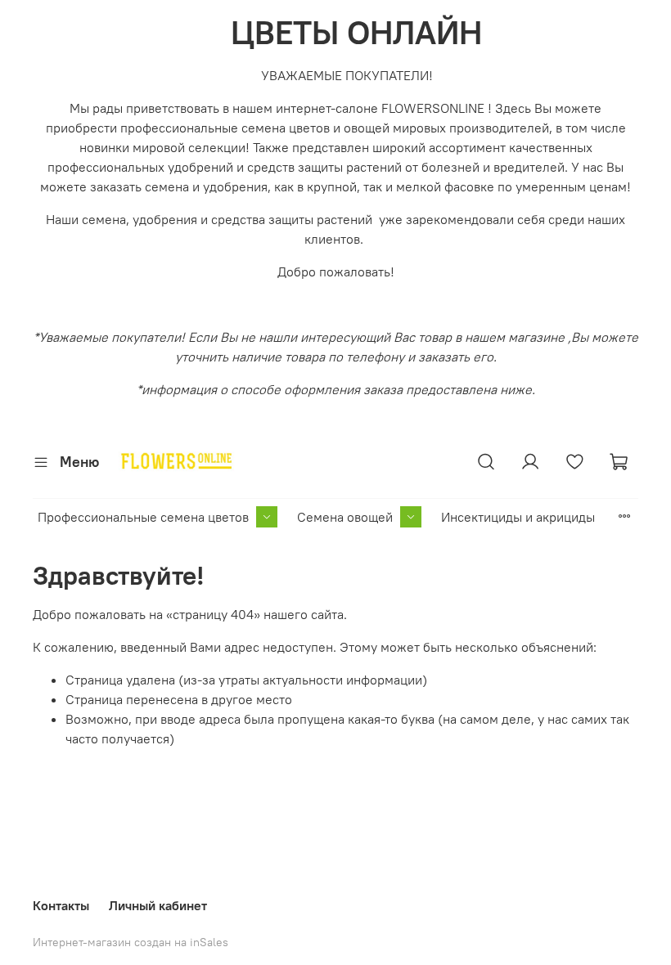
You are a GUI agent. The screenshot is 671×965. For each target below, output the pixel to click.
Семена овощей (345, 517)
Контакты (61, 905)
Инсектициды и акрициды (518, 517)
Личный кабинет (158, 905)
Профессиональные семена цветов (143, 517)
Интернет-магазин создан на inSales (130, 942)
